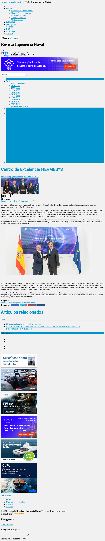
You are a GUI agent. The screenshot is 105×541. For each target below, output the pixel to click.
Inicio (8, 500)
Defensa (10, 303)
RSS (8, 29)
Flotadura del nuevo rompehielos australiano (24, 324)
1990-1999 (15, 90)
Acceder (9, 34)
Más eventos (6, 495)
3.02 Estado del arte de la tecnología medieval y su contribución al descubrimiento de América (54, 137)
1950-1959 (15, 99)
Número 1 (15, 144)
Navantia (23, 303)
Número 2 (15, 140)
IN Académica (11, 113)
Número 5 (15, 120)
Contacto (9, 504)
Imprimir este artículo (9, 201)
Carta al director (17, 20)
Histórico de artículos (19, 106)
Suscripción (11, 24)
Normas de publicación (20, 155)
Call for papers (17, 153)
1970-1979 (15, 95)
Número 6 (15, 115)
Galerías (9, 27)
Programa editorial (18, 15)
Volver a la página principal (12, 176)
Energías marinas (13, 109)
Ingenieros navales (13, 160)
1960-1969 (15, 97)
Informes (10, 111)
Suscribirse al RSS (31, 176)
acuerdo (4, 303)
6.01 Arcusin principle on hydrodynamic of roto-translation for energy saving (47, 118)
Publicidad (10, 22)
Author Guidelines (18, 17)
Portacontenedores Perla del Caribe (20, 329)
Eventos (9, 162)
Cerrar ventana (7, 525)
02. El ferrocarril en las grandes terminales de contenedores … (41, 151)
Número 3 (15, 133)
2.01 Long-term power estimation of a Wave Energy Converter (41, 142)
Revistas (9, 81)
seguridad (31, 303)
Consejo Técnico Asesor (21, 13)
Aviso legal (10, 31)
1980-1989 (15, 93)
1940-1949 (15, 102)
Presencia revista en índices (22, 11)
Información (16, 158)
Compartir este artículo (28, 201)
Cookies (9, 507)
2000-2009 (15, 88)
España (17, 303)
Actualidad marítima (16, 2)
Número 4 (15, 126)
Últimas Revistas (18, 83)
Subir (3, 319)
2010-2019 (15, 86)
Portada (4, 2)
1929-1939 (15, 104)
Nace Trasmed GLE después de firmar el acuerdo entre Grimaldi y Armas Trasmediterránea (43, 326)
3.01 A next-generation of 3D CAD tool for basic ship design (40, 135)
